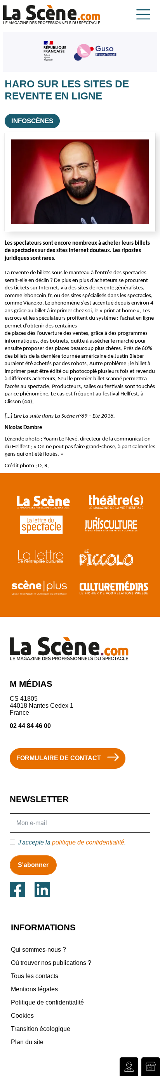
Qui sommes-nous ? (38, 949)
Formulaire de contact (58, 758)
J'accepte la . (72, 842)
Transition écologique (40, 1029)
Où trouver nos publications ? (51, 962)
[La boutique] (150, 1066)
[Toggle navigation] (143, 14)
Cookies (22, 1015)
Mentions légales (34, 989)
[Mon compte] (129, 1066)
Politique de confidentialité (47, 1002)
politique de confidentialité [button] (88, 842)
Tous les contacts (34, 976)
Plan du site (27, 1042)
